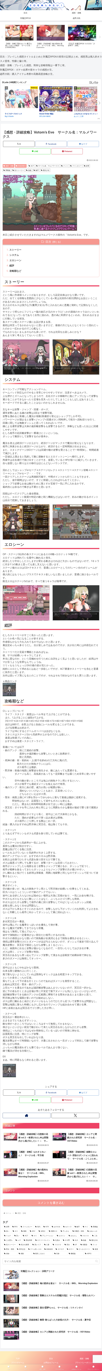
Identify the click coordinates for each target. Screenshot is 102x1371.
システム (14, 255)
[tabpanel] (19, 37)
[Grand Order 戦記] (56, 99)
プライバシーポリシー (84, 1362)
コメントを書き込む (51, 1202)
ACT (32, 166)
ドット (65, 166)
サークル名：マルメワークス (48, 166)
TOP (18, 1358)
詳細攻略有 (22, 166)
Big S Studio (9, 116)
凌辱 (87, 166)
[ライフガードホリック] (21, 99)
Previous (2, 37)
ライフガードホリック (13, 113)
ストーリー (15, 249)
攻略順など (15, 270)
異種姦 (7, 170)
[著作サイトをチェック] (27, 1115)
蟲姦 (29, 170)
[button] (96, 1261)
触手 (37, 170)
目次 (48, 241)
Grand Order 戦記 (46, 113)
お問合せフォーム (51, 1362)
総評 (11, 265)
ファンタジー (77, 166)
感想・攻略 (10, 166)
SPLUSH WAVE (45, 116)
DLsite (94, 82)
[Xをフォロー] (75, 1115)
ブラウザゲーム (17, 1362)
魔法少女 (46, 170)
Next (100, 37)
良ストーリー (19, 170)
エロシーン (15, 260)
